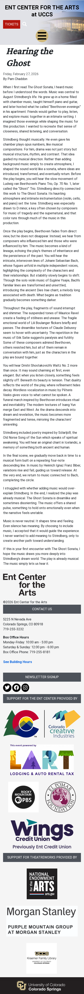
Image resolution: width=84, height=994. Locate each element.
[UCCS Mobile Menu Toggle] (42, 35)
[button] (25, 24)
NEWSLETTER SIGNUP (42, 677)
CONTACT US (42, 609)
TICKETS (11, 24)
